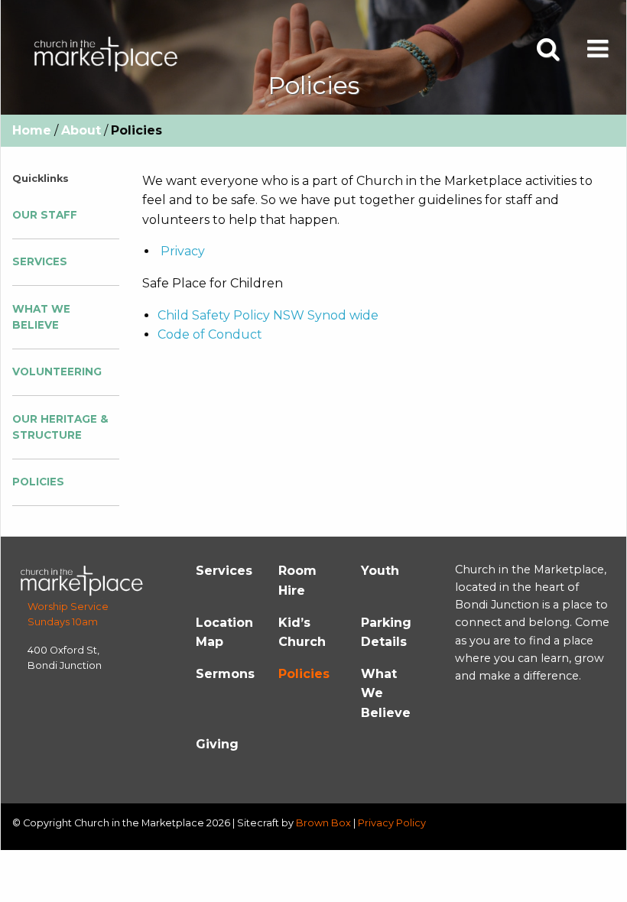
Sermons (225, 674)
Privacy (183, 251)
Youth (380, 570)
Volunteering (57, 371)
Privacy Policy (392, 823)
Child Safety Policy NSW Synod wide (268, 315)
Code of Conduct (210, 334)
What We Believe (41, 317)
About (81, 130)
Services (39, 261)
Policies (38, 481)
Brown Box (323, 823)
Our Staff (44, 215)
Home (31, 130)
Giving (217, 744)
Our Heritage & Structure (60, 427)
